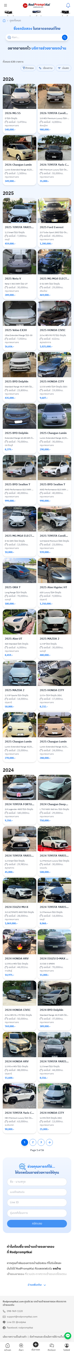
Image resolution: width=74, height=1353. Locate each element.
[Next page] (49, 1153)
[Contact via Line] (67, 1335)
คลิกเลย (37, 1234)
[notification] (68, 5)
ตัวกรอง (29, 79)
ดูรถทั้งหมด (15, 31)
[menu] (5, 5)
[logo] (36, 5)
